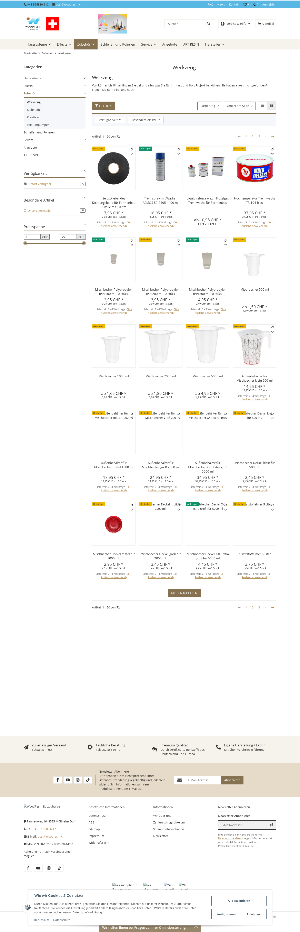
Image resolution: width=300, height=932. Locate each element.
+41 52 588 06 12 (44, 829)
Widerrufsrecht (99, 843)
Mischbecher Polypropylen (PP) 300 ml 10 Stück (207, 291)
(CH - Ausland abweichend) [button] (116, 224)
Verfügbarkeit (108, 120)
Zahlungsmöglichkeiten (169, 822)
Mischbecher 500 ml (254, 289)
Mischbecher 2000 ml (161, 376)
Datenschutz (61, 920)
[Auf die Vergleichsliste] (132, 150)
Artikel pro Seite (238, 106)
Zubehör (30, 93)
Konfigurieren (226, 914)
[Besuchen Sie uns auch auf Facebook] (57, 780)
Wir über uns (162, 816)
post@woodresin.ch (69, 4)
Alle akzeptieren (239, 900)
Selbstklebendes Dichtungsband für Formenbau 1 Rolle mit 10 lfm (113, 202)
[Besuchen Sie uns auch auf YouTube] (67, 780)
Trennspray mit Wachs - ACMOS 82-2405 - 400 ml (161, 200)
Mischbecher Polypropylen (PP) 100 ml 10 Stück (113, 291)
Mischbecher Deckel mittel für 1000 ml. (114, 556)
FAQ (210, 4)
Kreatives (33, 117)
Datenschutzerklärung (114, 780)
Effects (28, 86)
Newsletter (160, 836)
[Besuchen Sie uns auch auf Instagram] (77, 780)
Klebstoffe (34, 110)
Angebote (30, 147)
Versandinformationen (168, 829)
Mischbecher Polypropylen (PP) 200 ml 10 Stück (160, 291)
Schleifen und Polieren (39, 132)
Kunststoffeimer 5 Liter (255, 554)
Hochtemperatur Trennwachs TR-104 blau (254, 200)
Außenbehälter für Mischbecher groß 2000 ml (161, 465)
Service (28, 140)
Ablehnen (253, 914)
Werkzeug (34, 102)
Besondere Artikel (144, 120)
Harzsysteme (32, 78)
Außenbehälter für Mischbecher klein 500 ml (255, 378)
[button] (246, 4)
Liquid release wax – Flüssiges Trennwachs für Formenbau (208, 200)
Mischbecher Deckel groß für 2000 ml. (161, 556)
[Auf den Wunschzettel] (132, 154)
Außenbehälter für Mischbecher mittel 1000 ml (113, 465)
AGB (91, 822)
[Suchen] (209, 23)
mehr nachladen (184, 593)
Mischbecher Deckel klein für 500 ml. (254, 465)
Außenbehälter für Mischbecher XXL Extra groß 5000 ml (207, 467)
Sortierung (208, 106)
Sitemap (94, 829)
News (221, 4)
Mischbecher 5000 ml (207, 376)
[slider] (25, 243)
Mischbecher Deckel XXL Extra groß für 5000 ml (208, 556)
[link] (55, 78)
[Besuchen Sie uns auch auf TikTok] (87, 780)
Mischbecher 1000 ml (114, 376)
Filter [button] (103, 106)
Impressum (41, 920)
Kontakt (234, 4)
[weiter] (272, 136)
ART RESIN (31, 155)
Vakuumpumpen (38, 125)
